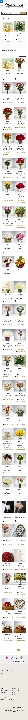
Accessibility (20, 710)
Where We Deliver (9, 710)
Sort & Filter (22, 55)
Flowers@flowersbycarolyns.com (9, 678)
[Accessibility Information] (1, 1)
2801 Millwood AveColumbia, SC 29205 (6, 669)
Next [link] (24, 650)
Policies (19, 709)
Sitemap (14, 711)
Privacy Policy (10, 709)
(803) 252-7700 (5, 676)
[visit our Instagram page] (6, 657)
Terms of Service (17, 707)
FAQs (8, 707)
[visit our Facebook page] (11, 657)
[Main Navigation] (2, 5)
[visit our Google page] (21, 657)
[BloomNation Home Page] (18, 661)
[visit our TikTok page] (16, 657)
